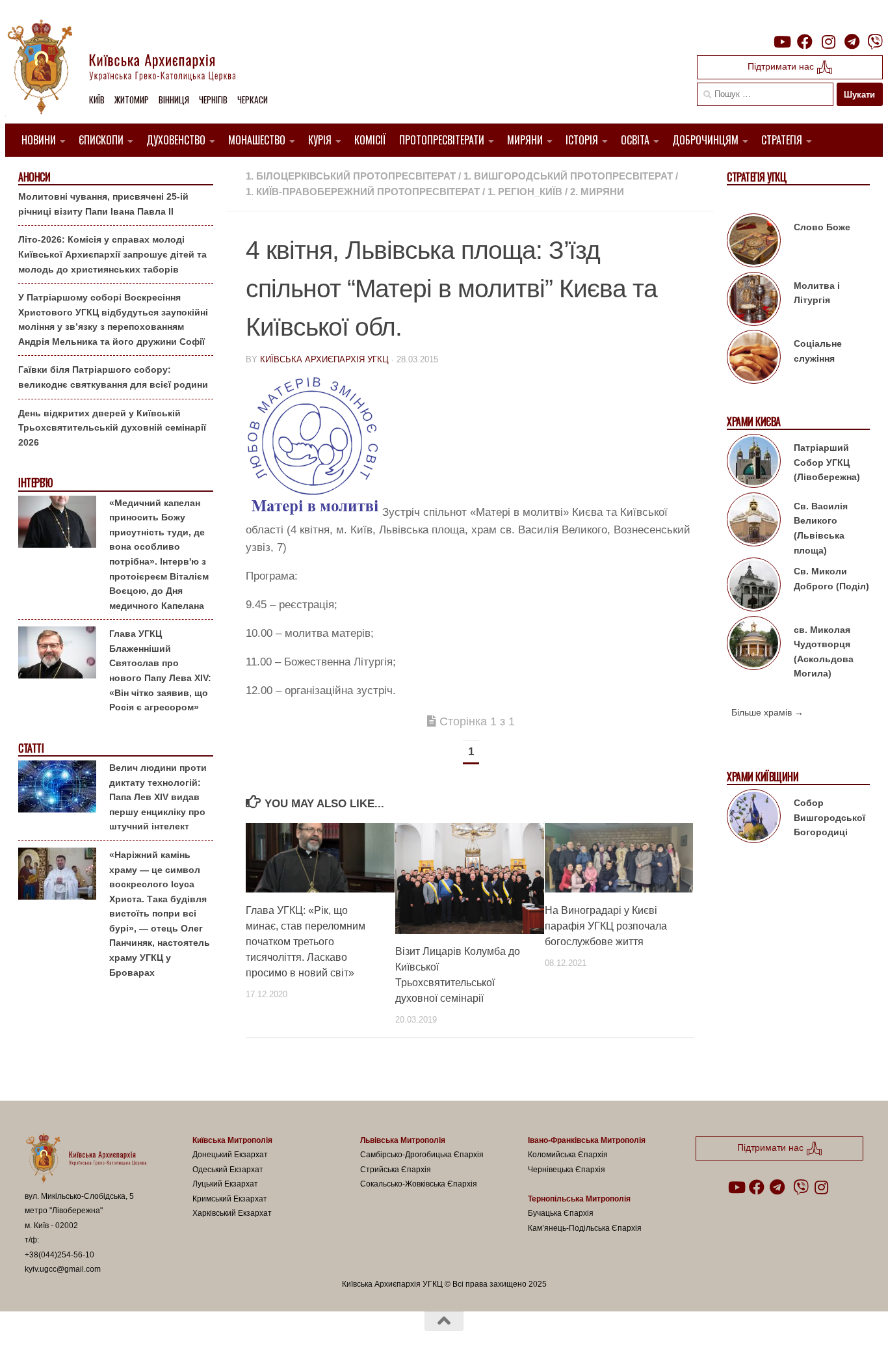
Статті (31, 748)
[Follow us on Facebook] (805, 41)
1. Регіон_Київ (525, 191)
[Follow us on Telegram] (851, 41)
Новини (38, 140)
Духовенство (175, 140)
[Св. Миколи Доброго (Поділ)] (754, 586)
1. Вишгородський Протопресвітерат (568, 175)
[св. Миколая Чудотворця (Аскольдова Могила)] (754, 645)
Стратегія (781, 140)
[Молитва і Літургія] (754, 301)
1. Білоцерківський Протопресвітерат (351, 175)
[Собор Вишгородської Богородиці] (754, 818)
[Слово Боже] (754, 242)
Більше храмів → (767, 712)
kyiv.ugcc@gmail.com (63, 1269)
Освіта (635, 140)
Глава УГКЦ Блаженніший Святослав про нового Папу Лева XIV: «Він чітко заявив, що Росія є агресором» (160, 670)
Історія (582, 140)
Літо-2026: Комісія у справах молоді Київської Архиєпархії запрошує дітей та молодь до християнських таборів (112, 254)
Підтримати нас (782, 66)
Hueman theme (176, 1341)
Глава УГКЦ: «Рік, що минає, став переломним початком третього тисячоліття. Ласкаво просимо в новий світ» (305, 941)
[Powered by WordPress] (73, 1341)
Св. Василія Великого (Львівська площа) (821, 528)
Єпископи (101, 140)
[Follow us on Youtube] (781, 41)
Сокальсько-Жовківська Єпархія (418, 1183)
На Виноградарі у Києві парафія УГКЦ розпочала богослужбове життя (606, 925)
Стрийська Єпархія (395, 1169)
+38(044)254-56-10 (59, 1254)
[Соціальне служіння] (754, 359)
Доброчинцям (705, 140)
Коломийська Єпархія (568, 1154)
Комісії (370, 140)
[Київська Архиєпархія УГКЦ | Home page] (132, 68)
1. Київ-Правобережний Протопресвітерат (363, 191)
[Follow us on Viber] (875, 41)
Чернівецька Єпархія (566, 1169)
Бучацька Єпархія (561, 1213)
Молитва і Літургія (817, 293)
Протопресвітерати (441, 140)
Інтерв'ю (35, 483)
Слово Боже (822, 227)
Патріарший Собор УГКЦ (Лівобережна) (827, 462)
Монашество (256, 140)
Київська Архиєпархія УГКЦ (324, 359)
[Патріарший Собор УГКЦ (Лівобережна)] (754, 463)
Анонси (34, 177)
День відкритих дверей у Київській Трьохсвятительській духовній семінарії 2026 (112, 428)
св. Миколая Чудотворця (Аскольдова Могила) (824, 651)
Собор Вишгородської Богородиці (829, 817)
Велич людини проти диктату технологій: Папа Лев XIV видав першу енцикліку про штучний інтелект (158, 796)
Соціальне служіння (818, 351)
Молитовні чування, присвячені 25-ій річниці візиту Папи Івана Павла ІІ (103, 204)
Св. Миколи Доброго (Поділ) (831, 578)
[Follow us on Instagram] (828, 41)
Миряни (525, 140)
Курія (320, 140)
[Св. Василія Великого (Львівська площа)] (754, 521)
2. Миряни (597, 191)
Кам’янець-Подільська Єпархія (585, 1228)
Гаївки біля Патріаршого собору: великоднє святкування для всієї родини (113, 377)
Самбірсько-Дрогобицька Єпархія (422, 1154)
